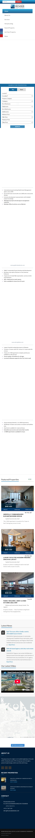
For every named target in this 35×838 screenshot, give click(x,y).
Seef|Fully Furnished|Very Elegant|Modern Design (13, 515)
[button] (7, 710)
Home (6, 11)
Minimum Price (6, 114)
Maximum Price (6, 119)
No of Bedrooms (6, 104)
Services (7, 19)
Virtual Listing (8, 23)
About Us (7, 15)
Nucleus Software (6, 833)
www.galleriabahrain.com (17, 265)
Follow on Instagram (18, 745)
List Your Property (10, 32)
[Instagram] (1, 32)
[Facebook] (1, 30)
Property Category (7, 98)
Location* (4, 93)
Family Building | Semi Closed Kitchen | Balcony (14, 602)
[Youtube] (1, 35)
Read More (12, 644)
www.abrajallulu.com (17, 342)
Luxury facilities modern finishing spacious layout (17, 558)
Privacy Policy (5, 835)
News (6, 36)
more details (17, 496)
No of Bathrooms (6, 109)
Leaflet (22, 737)
